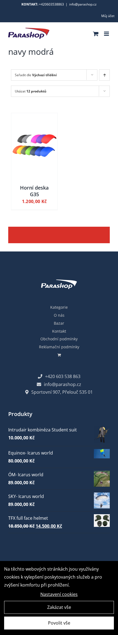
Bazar (59, 323)
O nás (59, 315)
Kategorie (59, 307)
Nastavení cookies (59, 594)
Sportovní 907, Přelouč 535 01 (62, 392)
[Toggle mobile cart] (96, 34)
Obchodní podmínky (59, 338)
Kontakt (59, 331)
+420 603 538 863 (62, 376)
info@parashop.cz (83, 4)
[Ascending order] (104, 75)
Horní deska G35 (34, 190)
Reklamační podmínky (59, 346)
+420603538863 (51, 4)
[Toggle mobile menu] (107, 34)
